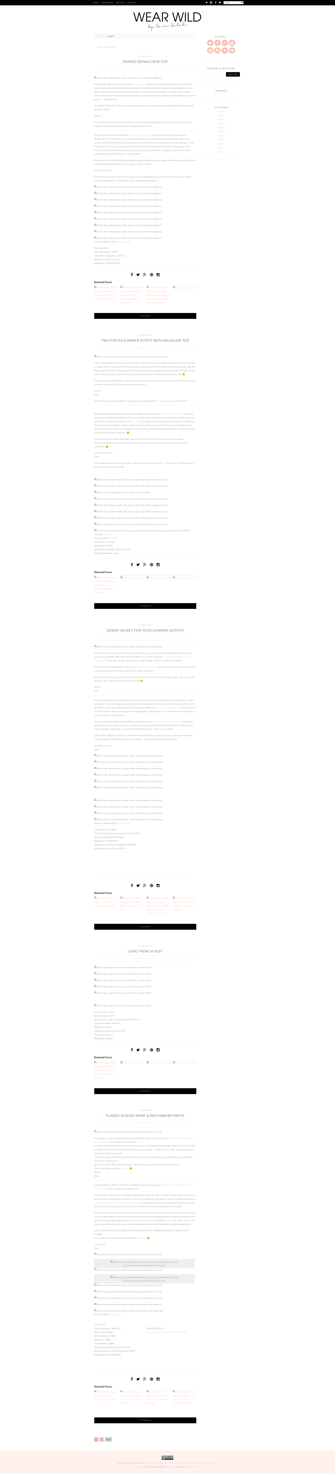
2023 (221, 111)
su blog (142, 1238)
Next (108, 1439)
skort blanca (135, 1202)
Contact (131, 2)
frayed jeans (139, 84)
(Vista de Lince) (116, 1314)
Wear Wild (141, 1467)
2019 (221, 127)
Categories (141, 958)
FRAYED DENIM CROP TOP (145, 62)
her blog (124, 1168)
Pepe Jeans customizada (168, 707)
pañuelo (170, 1220)
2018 (221, 131)
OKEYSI (107, 534)
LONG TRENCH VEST (145, 951)
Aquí (164, 463)
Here (158, 401)
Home (96, 2)
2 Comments (145, 606)
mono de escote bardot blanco (166, 721)
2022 (221, 115)
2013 (221, 152)
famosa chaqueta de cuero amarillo (109, 1202)
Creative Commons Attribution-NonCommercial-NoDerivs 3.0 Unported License (181, 1463)
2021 (221, 119)
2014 (221, 148)
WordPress (171, 1467)
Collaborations (140, 347)
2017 (221, 135)
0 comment (145, 1091)
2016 (104, 36)
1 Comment (145, 316)
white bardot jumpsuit (146, 667)
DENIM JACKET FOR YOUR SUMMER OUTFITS (145, 630)
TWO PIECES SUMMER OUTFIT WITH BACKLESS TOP (145, 340)
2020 (221, 123)
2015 (221, 144)
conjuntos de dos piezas (171, 413)
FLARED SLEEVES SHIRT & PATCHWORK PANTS (145, 1115)
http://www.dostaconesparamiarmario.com (166, 1332)
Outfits (120, 2)
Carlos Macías (194, 1467)
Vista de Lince (122, 241)
